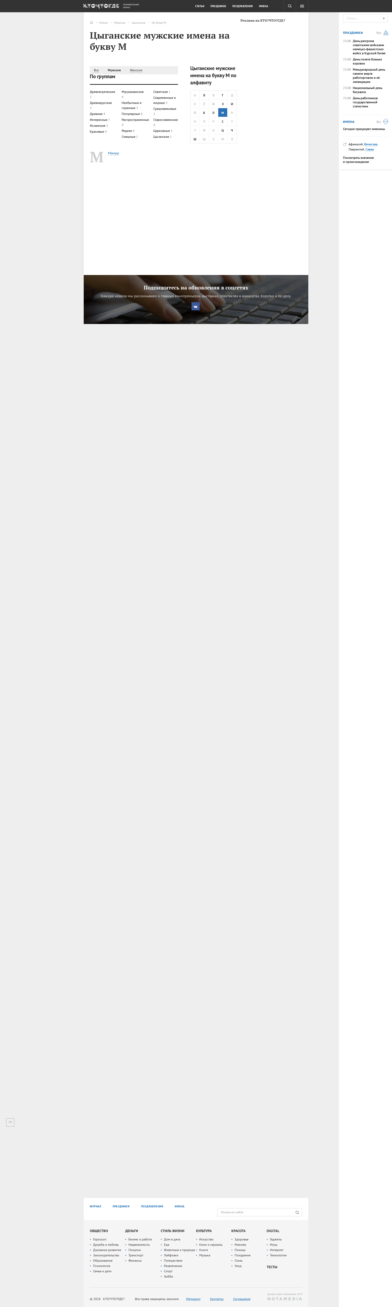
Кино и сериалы (211, 1244)
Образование (102, 1260)
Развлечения (173, 1266)
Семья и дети (102, 1271)
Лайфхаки (171, 1255)
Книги (203, 1250)
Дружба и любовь (106, 1244)
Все (96, 70)
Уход (238, 1266)
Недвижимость (139, 1244)
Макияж (240, 1244)
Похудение (243, 1255)
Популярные (132, 114)
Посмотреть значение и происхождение (358, 160)
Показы (240, 1250)
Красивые (98, 131)
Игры (273, 1244)
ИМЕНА (180, 1206)
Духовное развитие (107, 1250)
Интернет (276, 1250)
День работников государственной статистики (365, 102)
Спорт (168, 1271)
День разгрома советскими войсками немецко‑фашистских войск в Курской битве (369, 47)
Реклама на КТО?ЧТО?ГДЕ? (263, 20)
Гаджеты (276, 1239)
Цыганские (138, 22)
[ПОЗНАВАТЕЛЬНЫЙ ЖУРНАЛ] (100, 7)
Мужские (119, 22)
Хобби (168, 1276)
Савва (369, 149)
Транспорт (135, 1255)
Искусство (206, 1239)
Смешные (130, 137)
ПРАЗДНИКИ (121, 1206)
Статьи (199, 6)
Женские (136, 70)
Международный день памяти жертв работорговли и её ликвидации (369, 75)
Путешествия (173, 1260)
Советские (161, 92)
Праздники (218, 6)
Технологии (278, 1255)
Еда (166, 1244)
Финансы (135, 1260)
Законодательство (106, 1255)
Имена (103, 22)
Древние (97, 114)
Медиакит (193, 1299)
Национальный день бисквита (367, 90)
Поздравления (242, 6)
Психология (101, 1266)
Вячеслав (370, 144)
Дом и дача (172, 1239)
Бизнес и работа (140, 1239)
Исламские (99, 126)
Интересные (100, 120)
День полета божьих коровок (367, 61)
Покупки (134, 1250)
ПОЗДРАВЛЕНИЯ (152, 1206)
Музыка (204, 1255)
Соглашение (242, 1299)
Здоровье (241, 1239)
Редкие (128, 131)
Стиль (238, 1260)
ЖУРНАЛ (95, 1206)
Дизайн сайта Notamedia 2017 (284, 1294)
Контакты (217, 1299)
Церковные (163, 131)
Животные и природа (179, 1250)
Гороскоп (99, 1239)
